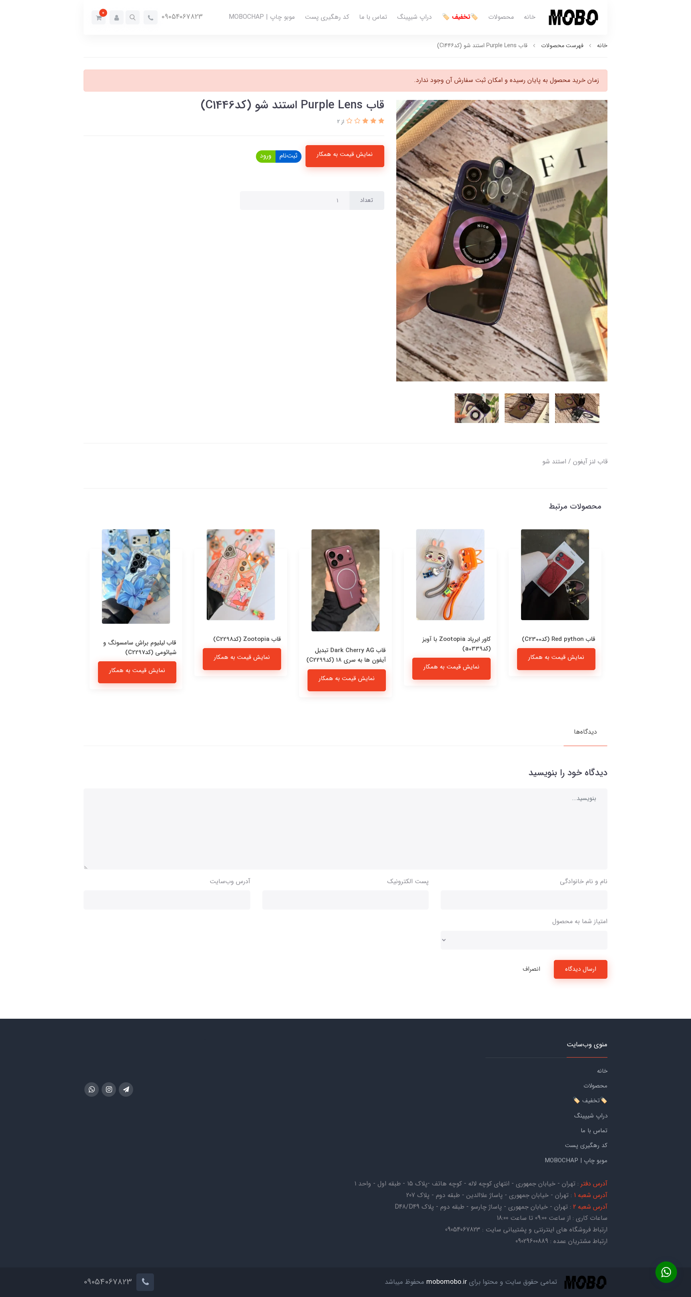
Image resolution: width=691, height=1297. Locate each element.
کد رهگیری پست (327, 17)
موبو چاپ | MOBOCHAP (262, 17)
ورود (266, 156)
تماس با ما (373, 17)
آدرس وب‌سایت (230, 881)
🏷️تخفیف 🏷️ (460, 17)
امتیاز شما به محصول (579, 921)
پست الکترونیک (408, 881)
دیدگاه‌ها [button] (585, 732)
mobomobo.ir (446, 1282)
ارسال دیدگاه (580, 969)
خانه (529, 17)
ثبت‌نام (289, 156)
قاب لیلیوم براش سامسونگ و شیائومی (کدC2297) (244, 647)
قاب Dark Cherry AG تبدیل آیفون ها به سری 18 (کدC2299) (451, 655)
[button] (133, 17)
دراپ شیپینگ (414, 17)
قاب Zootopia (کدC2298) (352, 639)
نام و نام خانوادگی (583, 881)
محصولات (501, 17)
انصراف (531, 969)
